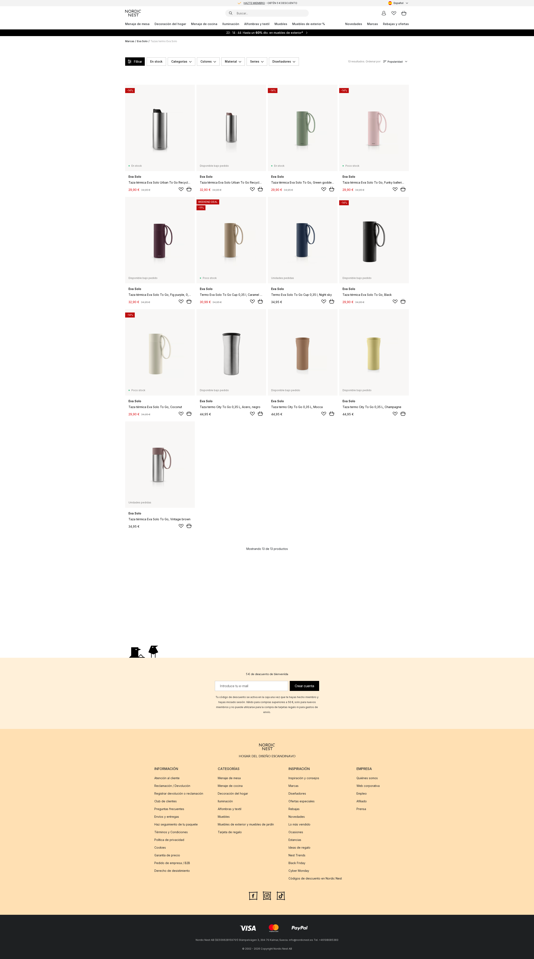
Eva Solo (142, 41)
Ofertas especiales (301, 801)
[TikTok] (281, 895)
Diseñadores (281, 61)
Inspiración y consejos (303, 778)
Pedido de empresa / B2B (172, 863)
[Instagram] (267, 895)
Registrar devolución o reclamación (178, 793)
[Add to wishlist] (181, 189)
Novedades (353, 24)
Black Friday (296, 863)
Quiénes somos (367, 778)
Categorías (179, 61)
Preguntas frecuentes (169, 809)
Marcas (372, 24)
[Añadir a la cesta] (188, 189)
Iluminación (230, 24)
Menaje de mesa (137, 24)
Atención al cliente (167, 778)
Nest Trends (296, 855)
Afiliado (361, 801)
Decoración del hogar (170, 24)
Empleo (361, 793)
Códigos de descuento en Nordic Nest (315, 878)
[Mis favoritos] (394, 13)
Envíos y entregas (166, 816)
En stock (156, 61)
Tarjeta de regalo (230, 832)
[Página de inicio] (133, 13)
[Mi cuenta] (384, 13)
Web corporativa (368, 786)
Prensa (361, 809)
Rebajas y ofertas (396, 24)
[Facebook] (253, 895)
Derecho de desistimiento (172, 870)
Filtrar (138, 61)
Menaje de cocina (204, 24)
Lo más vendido (299, 824)
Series (254, 61)
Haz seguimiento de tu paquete (176, 824)
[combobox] (398, 3)
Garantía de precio (167, 855)
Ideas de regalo (299, 847)
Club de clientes (165, 801)
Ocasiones (295, 832)
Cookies (160, 847)
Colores (206, 61)
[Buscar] (230, 13)
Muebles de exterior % (308, 24)
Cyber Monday (298, 870)
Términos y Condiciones (171, 832)
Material (231, 61)
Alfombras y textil (257, 24)
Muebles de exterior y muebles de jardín (246, 824)
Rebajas (294, 809)
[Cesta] (404, 13)
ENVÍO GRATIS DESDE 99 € (270, 4)
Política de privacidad (169, 840)
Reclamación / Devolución (172, 786)
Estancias (294, 840)
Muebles (281, 24)
